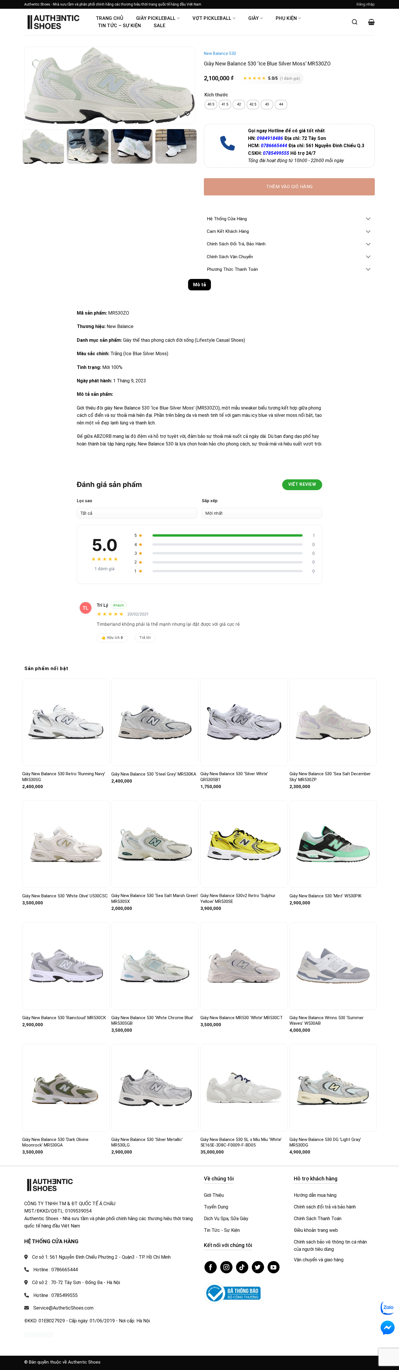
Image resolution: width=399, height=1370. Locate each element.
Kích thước (216, 95)
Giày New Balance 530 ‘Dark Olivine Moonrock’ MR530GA (55, 1142)
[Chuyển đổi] (368, 219)
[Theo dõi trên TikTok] (242, 1267)
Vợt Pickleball (211, 18)
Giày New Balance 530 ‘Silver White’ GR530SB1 (234, 776)
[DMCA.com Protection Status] (38, 1334)
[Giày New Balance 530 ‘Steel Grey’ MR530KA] (154, 722)
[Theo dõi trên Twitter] (258, 1267)
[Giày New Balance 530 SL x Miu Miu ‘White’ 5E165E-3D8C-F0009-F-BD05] (244, 1087)
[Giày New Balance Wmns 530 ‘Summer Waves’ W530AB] (333, 965)
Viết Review (302, 484)
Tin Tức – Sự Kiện (119, 25)
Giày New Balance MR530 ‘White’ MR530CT (241, 1017)
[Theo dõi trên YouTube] (274, 1267)
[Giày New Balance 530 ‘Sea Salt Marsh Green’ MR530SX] (154, 844)
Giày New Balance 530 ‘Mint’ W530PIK (325, 896)
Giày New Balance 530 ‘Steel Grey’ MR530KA (153, 774)
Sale (159, 25)
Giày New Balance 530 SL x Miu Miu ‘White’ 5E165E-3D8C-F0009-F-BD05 (241, 1142)
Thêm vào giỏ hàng (289, 186)
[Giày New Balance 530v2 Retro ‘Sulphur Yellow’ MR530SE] (244, 844)
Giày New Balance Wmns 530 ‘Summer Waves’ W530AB (326, 1020)
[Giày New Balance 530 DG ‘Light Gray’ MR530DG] (333, 1087)
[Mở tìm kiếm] (354, 22)
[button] (366, 4)
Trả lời (145, 638)
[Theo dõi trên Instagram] (226, 1267)
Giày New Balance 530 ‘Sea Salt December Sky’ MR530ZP (330, 776)
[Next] (184, 85)
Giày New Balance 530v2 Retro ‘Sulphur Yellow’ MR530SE (237, 898)
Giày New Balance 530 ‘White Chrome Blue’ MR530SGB (152, 1020)
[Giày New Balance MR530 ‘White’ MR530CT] (244, 966)
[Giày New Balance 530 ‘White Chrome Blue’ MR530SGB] (154, 966)
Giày (253, 18)
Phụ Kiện (286, 18)
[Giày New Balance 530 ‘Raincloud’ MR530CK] (65, 965)
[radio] (211, 104)
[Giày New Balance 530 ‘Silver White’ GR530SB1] (244, 722)
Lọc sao (84, 500)
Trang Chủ (109, 18)
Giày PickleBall (156, 18)
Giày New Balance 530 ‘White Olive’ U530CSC (65, 896)
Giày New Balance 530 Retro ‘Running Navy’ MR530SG (63, 776)
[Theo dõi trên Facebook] (210, 1267)
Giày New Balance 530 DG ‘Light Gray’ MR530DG (325, 1142)
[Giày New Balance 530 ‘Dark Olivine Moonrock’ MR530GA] (65, 1088)
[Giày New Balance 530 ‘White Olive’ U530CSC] (65, 844)
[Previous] (35, 85)
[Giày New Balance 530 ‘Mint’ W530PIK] (333, 844)
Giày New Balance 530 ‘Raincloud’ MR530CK (64, 1017)
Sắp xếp (210, 500)
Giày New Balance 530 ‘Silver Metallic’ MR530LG (147, 1142)
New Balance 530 (220, 53)
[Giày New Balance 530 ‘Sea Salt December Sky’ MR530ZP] (333, 722)
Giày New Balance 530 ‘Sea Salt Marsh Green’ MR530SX (154, 898)
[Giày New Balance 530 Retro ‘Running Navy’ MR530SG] (65, 722)
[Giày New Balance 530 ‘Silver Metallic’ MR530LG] (154, 1088)
